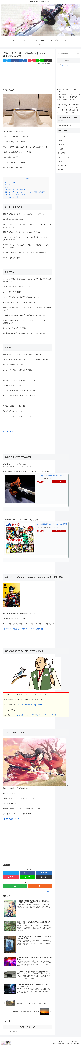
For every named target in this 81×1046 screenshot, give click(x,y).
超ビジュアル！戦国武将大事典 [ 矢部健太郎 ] (29, 705)
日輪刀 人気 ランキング (11, 819)
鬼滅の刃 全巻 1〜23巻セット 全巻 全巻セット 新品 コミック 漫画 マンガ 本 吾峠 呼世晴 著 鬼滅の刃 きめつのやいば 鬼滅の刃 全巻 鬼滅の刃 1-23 (52, 525)
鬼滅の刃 (60, 170)
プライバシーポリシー (62, 1041)
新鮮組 (60, 140)
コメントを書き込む (27, 1027)
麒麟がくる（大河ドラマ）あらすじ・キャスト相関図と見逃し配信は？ (26, 192)
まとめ (6, 187)
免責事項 (76, 1041)
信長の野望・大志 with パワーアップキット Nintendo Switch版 (36, 715)
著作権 (71, 1041)
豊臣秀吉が (7, 185)
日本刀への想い (62, 145)
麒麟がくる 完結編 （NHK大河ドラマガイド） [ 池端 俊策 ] (23, 629)
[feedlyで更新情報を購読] (15, 886)
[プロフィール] (68, 76)
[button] (78, 53)
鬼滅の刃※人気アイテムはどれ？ (14, 189)
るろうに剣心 (62, 136)
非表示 (27, 178)
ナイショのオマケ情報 (11, 197)
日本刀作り (61, 149)
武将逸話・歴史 (62, 165)
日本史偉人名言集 (63, 157)
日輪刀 (60, 161)
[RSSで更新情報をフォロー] (40, 886)
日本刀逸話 (6, 864)
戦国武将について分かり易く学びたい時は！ (18, 194)
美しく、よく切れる (10, 182)
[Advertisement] (27, 77)
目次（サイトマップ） (10, 431)
